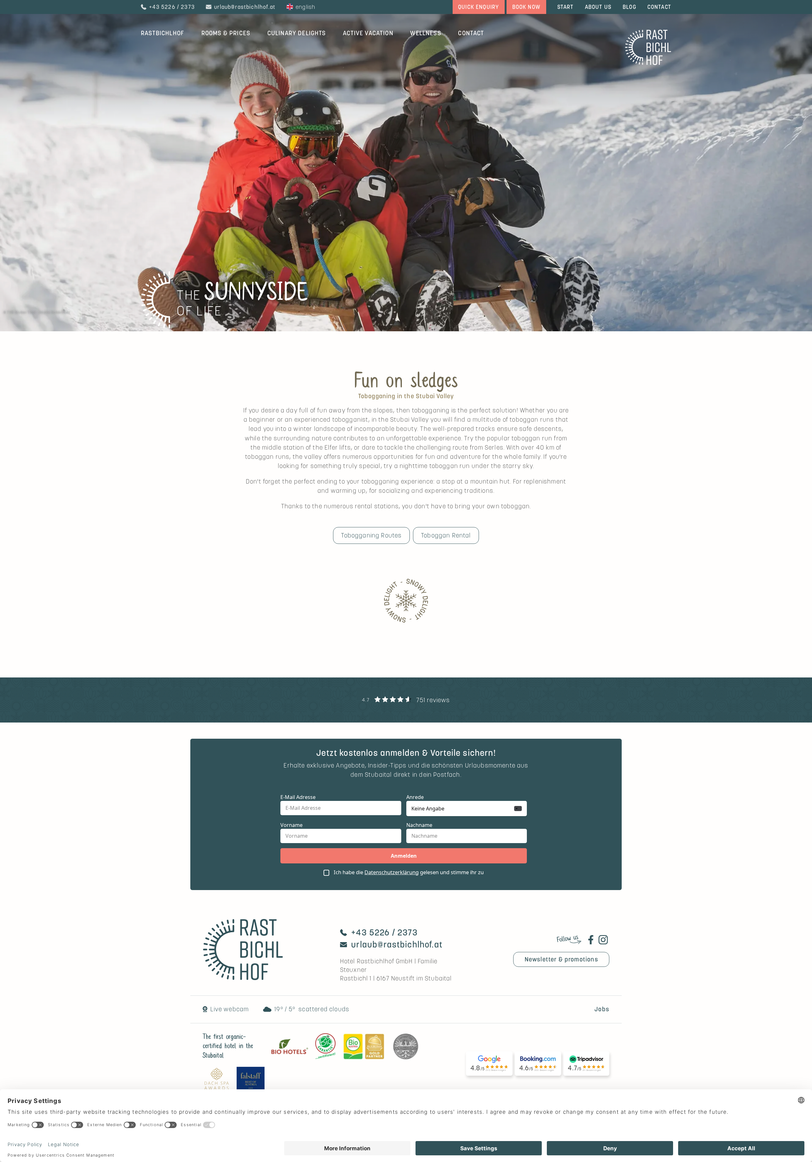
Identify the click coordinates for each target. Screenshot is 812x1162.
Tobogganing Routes (371, 535)
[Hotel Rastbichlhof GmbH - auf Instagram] (603, 940)
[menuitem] (162, 33)
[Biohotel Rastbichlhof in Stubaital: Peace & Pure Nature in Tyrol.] (648, 63)
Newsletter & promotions (561, 959)
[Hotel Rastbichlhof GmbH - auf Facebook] (591, 940)
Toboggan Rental (446, 535)
